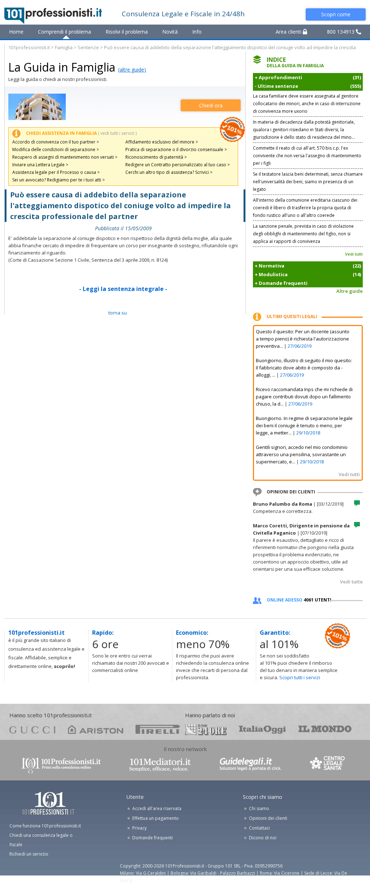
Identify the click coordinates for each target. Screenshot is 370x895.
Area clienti (289, 31)
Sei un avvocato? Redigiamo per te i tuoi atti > (58, 180)
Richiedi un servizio (28, 854)
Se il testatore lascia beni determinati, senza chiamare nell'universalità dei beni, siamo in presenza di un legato (308, 181)
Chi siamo (259, 808)
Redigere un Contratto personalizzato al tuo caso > (177, 165)
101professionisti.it (29, 47)
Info (197, 31)
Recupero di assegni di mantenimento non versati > (64, 157)
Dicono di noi (262, 838)
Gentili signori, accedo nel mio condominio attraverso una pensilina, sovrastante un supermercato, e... (302, 454)
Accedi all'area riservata (156, 808)
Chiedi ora (211, 105)
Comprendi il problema (64, 31)
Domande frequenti (152, 838)
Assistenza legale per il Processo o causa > (56, 172)
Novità (170, 31)
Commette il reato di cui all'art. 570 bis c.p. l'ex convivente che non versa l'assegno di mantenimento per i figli (307, 155)
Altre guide (349, 291)
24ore (206, 729)
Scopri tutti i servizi (299, 677)
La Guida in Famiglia (61, 67)
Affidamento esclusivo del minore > (161, 142)
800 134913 (341, 31)
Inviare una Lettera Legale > (40, 165)
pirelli (157, 729)
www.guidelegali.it (250, 764)
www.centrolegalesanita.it (328, 764)
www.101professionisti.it (60, 764)
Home (16, 31)
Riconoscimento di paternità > (156, 157)
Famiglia (64, 47)
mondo (325, 729)
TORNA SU (117, 312)
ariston (95, 729)
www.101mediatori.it (160, 764)
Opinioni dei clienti (268, 818)
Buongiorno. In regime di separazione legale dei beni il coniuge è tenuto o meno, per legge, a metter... (304, 425)
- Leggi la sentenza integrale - (123, 289)
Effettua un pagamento (155, 818)
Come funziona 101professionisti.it (45, 826)
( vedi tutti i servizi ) (117, 133)
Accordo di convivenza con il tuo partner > (55, 142)
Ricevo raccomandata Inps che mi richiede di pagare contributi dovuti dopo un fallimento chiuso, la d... (304, 396)
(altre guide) (132, 69)
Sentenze (88, 47)
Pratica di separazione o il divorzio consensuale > (176, 149)
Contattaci (259, 828)
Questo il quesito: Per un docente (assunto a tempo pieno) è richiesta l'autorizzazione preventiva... (302, 338)
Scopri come (335, 14)
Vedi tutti (354, 254)
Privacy (139, 828)
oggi (262, 729)
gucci (32, 729)
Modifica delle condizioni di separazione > (55, 149)
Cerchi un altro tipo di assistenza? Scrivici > (168, 172)
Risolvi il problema (127, 31)
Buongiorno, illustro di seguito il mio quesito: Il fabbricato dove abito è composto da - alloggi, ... (304, 367)
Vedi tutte (351, 581)
